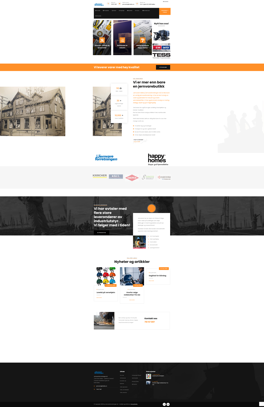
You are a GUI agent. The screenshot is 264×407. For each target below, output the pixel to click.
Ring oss (113, 2)
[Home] (99, 3)
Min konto (165, 1)
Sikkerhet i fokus (164, 11)
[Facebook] (168, 404)
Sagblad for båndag (157, 275)
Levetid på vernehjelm (106, 292)
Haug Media (134, 404)
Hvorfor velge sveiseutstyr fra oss (132, 293)
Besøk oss (142, 2)
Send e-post (125, 2)
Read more (99, 297)
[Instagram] (164, 404)
